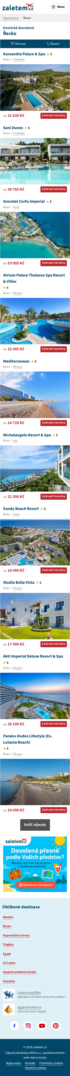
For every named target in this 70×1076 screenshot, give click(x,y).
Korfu (16, 207)
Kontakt (30, 1063)
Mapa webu (13, 1063)
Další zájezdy (35, 824)
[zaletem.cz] (18, 6)
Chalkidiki (18, 60)
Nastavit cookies (35, 1068)
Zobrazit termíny (53, 115)
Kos (15, 441)
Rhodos (17, 293)
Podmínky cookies (51, 1063)
